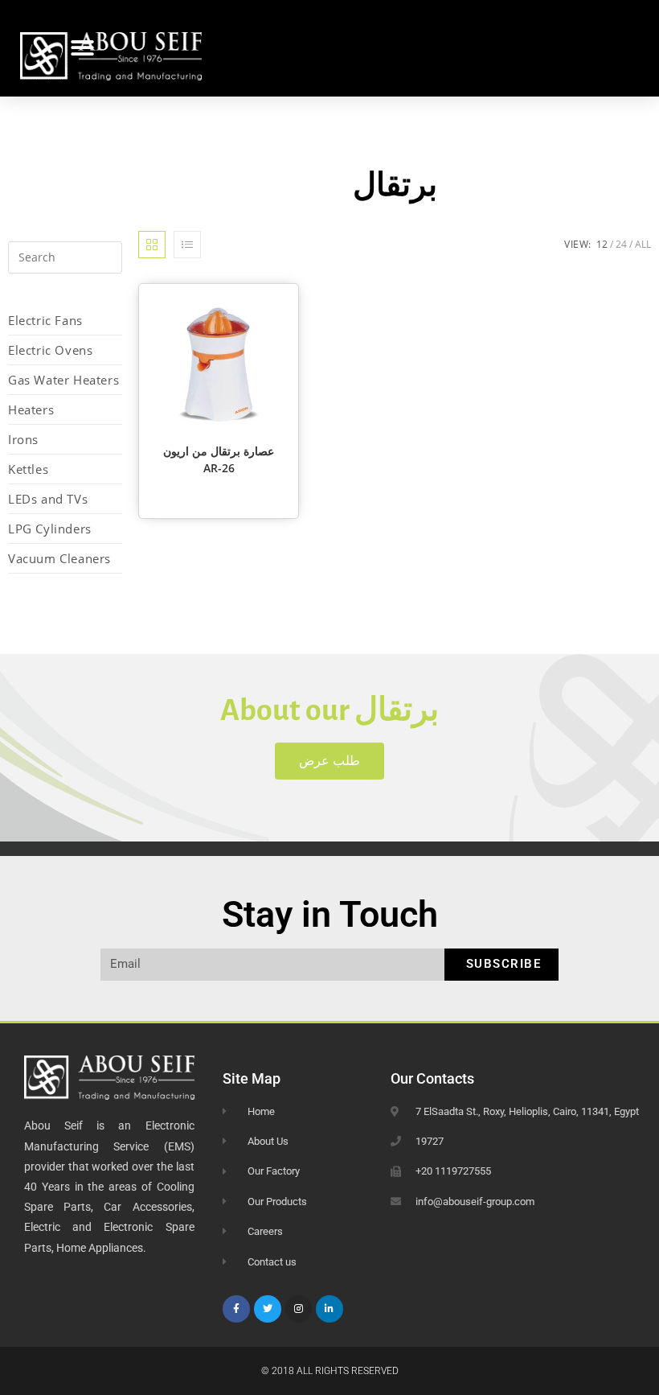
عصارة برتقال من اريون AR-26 (218, 459)
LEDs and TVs (48, 499)
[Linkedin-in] (329, 1309)
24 (621, 244)
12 (602, 244)
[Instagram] (299, 1309)
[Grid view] (152, 244)
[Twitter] (267, 1309)
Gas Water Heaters (63, 380)
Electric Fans (45, 320)
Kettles (28, 469)
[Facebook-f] (236, 1309)
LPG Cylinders (50, 529)
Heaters (31, 409)
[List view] (187, 244)
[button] (82, 49)
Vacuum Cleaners (59, 558)
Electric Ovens (50, 350)
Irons (23, 439)
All (643, 244)
